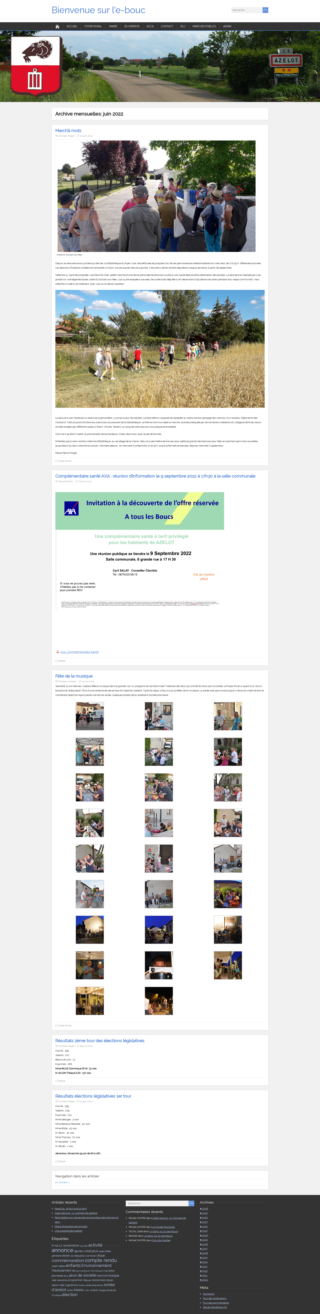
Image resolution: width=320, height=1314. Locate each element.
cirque (100, 1255)
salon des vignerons (65, 1285)
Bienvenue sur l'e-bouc (98, 10)
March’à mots (68, 130)
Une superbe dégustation (68, 1230)
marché (102, 1275)
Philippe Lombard (67, 681)
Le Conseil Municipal (163, 1227)
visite (86, 1290)
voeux (94, 1290)
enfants (73, 1265)
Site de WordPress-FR (215, 1307)
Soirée (82, 1285)
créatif (55, 1266)
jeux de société (82, 1275)
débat (62, 1266)
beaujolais (79, 1255)
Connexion (208, 1293)
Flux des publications (214, 1298)
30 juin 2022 (86, 136)
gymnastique (82, 1271)
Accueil (72, 26)
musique (113, 1275)
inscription (109, 1270)
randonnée (98, 1280)
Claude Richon (65, 481)
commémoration (68, 1260)
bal (72, 1256)
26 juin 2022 (85, 481)
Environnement (96, 1265)
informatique (96, 1271)
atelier (66, 1255)
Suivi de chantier (161, 1240)
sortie (70, 1290)
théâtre (78, 1290)
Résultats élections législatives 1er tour (93, 1095)
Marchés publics (204, 26)
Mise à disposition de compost (71, 1226)
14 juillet (84, 1246)
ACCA (150, 26)
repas (109, 1280)
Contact (167, 26)
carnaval (91, 1255)
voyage (102, 1290)
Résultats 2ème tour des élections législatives (99, 1040)
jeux (66, 1275)
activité (95, 1244)
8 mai (55, 1245)
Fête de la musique (74, 675)
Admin (227, 26)
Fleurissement (61, 1270)
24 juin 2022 (88, 681)
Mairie (113, 26)
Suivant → (64, 1182)
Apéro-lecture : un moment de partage (76, 1213)
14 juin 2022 (86, 1101)
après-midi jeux (86, 1251)
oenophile (62, 1280)
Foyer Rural (93, 26)
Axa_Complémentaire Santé (79, 652)
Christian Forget (66, 136)
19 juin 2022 (86, 1046)
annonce (62, 1250)
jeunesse (57, 1275)
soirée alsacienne (94, 1285)
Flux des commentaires (216, 1302)
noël (54, 1280)
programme (75, 1280)
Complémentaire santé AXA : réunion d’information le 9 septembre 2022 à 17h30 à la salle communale (155, 475)
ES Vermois (131, 26)
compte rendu (101, 1260)
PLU (183, 26)
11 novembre (69, 1245)
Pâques (87, 1280)
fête (74, 1271)
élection (70, 1294)
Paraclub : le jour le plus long (71, 1208)
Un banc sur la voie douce (163, 1231)
